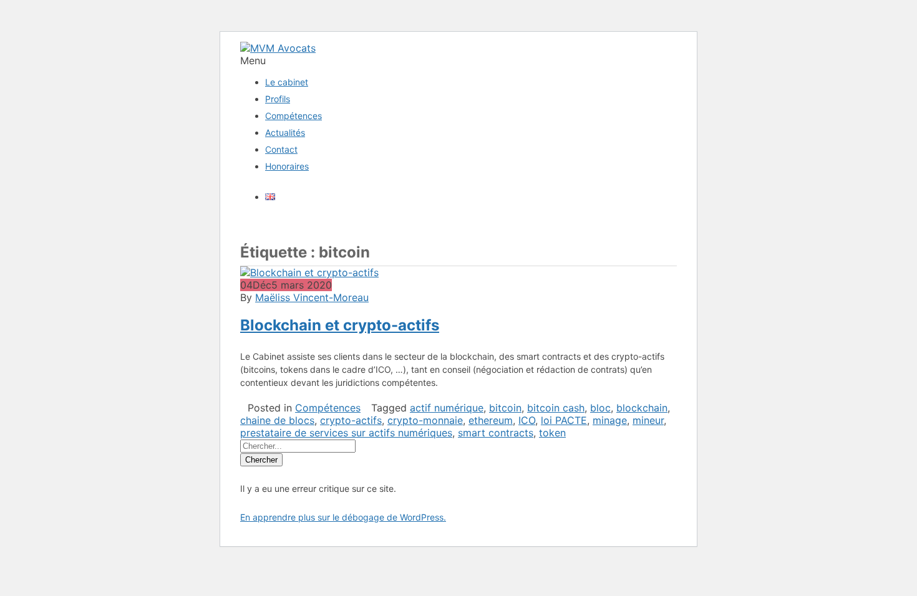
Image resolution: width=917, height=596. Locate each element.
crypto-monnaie (425, 420)
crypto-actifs (351, 420)
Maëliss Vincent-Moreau (312, 297)
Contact (281, 149)
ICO (526, 420)
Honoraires (287, 166)
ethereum (490, 420)
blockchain (641, 407)
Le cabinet (286, 82)
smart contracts (495, 432)
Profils (277, 99)
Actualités (285, 132)
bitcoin (505, 407)
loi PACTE (564, 420)
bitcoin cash (556, 407)
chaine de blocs (277, 420)
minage (610, 420)
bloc (600, 407)
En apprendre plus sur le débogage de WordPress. (343, 517)
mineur (648, 420)
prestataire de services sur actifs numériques (346, 432)
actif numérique (446, 407)
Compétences (293, 115)
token (552, 432)
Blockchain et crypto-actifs (339, 325)
